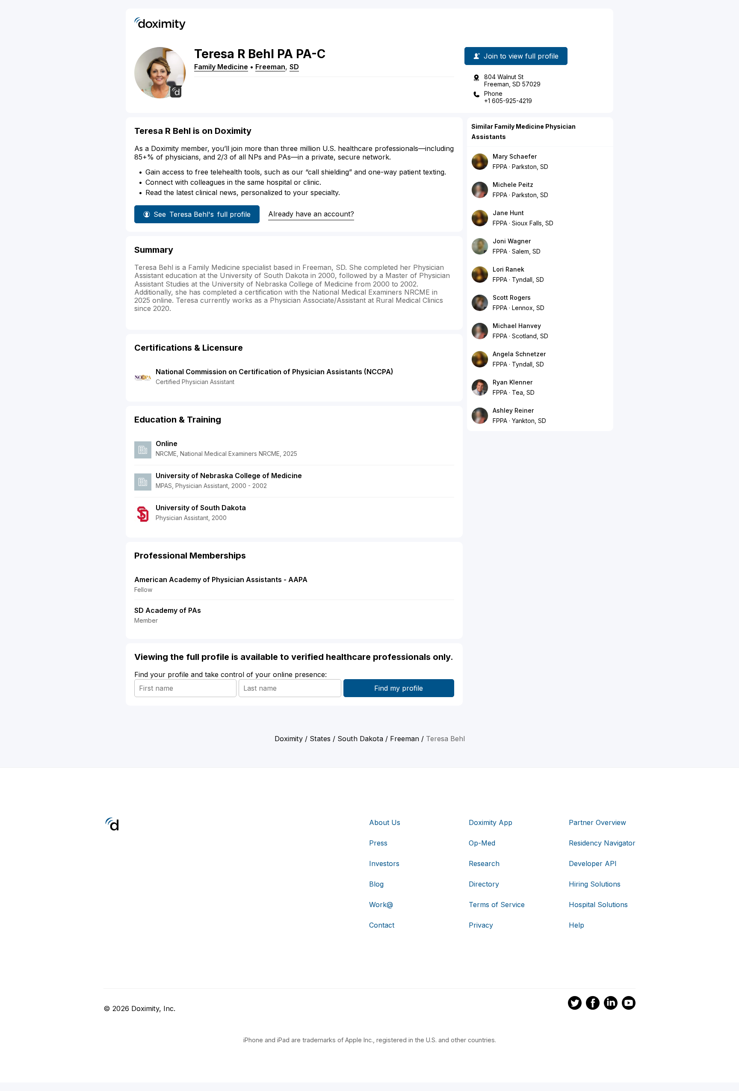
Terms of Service (497, 904)
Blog (376, 884)
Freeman (270, 66)
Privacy (481, 925)
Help (576, 925)
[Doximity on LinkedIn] (611, 1004)
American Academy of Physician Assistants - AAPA (220, 579)
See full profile (202, 214)
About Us (384, 822)
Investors (384, 863)
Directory (484, 884)
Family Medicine (221, 66)
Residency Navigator (602, 843)
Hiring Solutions (595, 884)
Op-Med (482, 843)
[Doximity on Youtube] (629, 1004)
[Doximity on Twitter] (575, 1004)
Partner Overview (597, 822)
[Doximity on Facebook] (593, 1004)
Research (484, 863)
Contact (381, 925)
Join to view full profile (521, 56)
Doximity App (490, 822)
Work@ (381, 904)
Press (378, 843)
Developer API (593, 863)
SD (294, 66)
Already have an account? (311, 214)
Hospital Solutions (598, 904)
